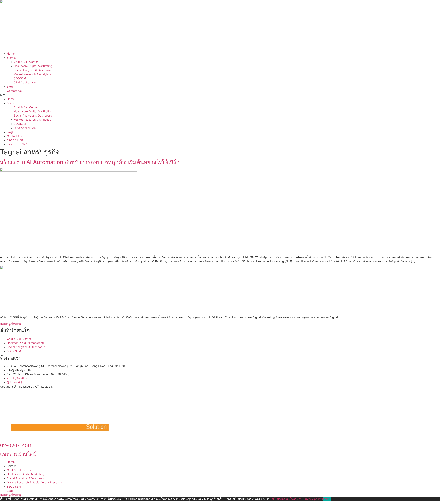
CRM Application (25, 82)
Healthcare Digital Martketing (33, 66)
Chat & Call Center (26, 62)
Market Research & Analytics (32, 74)
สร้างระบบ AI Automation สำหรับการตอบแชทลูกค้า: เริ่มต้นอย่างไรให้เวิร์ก (89, 162)
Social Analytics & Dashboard (33, 70)
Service (11, 57)
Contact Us (14, 90)
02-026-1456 (15, 445)
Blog (10, 86)
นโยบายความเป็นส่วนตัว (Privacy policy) (297, 499)
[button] (220, 95)
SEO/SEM (20, 78)
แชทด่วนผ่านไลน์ (18, 454)
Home (11, 53)
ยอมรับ (327, 499)
